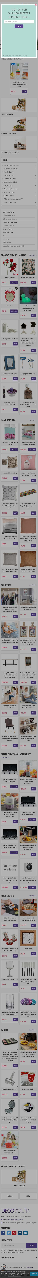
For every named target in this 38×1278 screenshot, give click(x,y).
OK (20, 26)
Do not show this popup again (16, 56)
